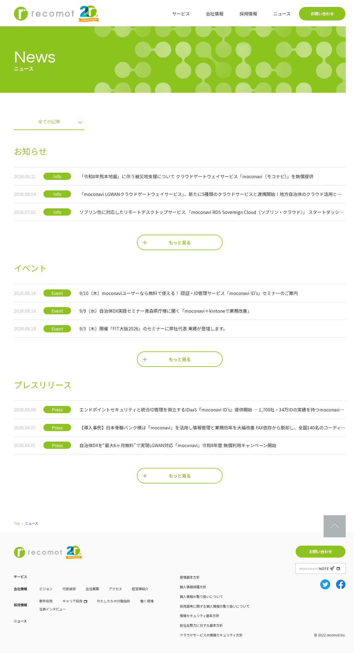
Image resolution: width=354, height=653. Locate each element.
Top (17, 523)
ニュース (282, 13)
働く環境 (146, 600)
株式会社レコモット (57, 13)
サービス (181, 13)
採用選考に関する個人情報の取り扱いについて (214, 606)
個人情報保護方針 (193, 586)
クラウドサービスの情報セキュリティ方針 (211, 635)
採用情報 (248, 13)
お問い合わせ (322, 13)
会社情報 (214, 13)
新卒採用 (46, 600)
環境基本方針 (190, 577)
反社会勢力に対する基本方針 (201, 625)
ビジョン (46, 588)
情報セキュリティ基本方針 (199, 615)
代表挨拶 (69, 588)
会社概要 (92, 588)
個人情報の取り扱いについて (201, 596)
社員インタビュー (52, 609)
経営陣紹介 (140, 588)
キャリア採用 (72, 600)
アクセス (115, 588)
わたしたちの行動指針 (113, 600)
